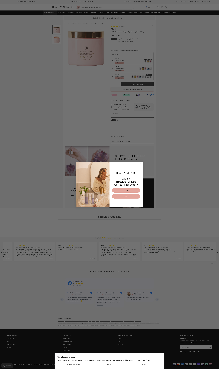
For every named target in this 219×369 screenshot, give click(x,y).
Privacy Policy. (145, 360)
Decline (143, 365)
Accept (108, 365)
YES (126, 190)
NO (126, 196)
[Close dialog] (140, 163)
